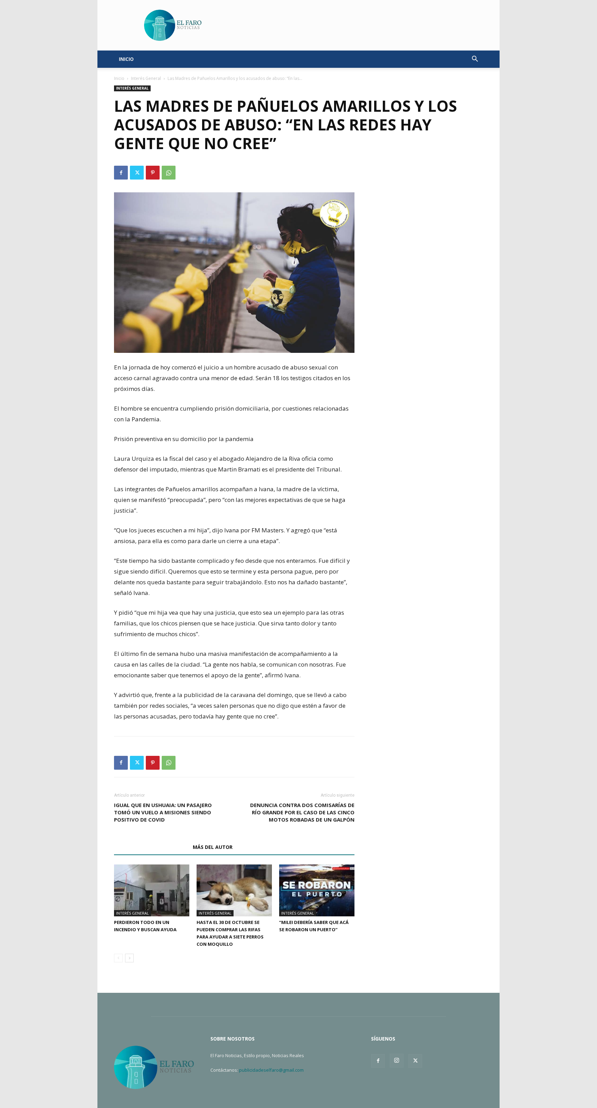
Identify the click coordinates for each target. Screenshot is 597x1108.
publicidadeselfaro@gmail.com (271, 1070)
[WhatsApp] (169, 173)
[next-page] (129, 958)
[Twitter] (137, 173)
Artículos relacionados (151, 847)
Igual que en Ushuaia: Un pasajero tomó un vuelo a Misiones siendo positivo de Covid (163, 812)
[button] (474, 59)
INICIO (126, 59)
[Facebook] (121, 173)
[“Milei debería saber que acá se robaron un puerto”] (316, 890)
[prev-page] (118, 958)
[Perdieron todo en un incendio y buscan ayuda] (151, 890)
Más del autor (213, 847)
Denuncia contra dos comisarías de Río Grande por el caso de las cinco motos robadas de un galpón (302, 812)
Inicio (119, 78)
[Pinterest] (153, 173)
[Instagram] (397, 1061)
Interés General (146, 78)
